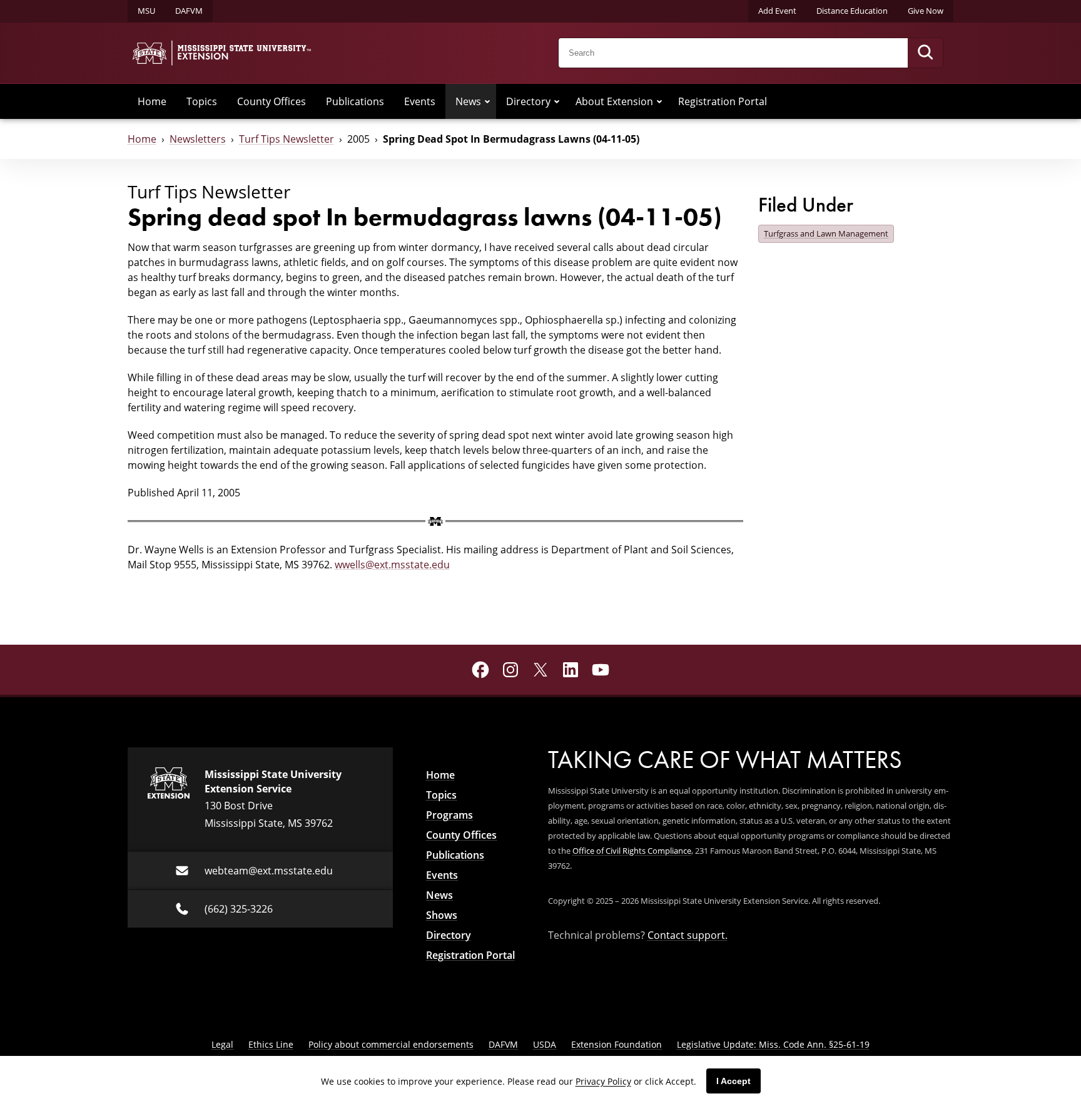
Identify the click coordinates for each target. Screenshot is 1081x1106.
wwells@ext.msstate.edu (392, 564)
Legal (222, 1044)
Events (419, 101)
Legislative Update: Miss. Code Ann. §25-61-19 (773, 1044)
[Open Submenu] (487, 101)
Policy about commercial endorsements (391, 1044)
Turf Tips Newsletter (286, 139)
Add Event (777, 10)
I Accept (733, 1081)
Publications (355, 101)
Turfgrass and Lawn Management (826, 233)
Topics (201, 101)
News (468, 101)
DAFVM (189, 10)
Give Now (925, 10)
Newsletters (198, 139)
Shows (441, 915)
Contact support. (687, 935)
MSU (146, 10)
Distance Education (852, 10)
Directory (528, 101)
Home (152, 101)
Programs (449, 815)
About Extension (614, 101)
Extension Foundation (616, 1044)
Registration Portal (722, 101)
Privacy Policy (603, 1081)
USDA (544, 1044)
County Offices (271, 101)
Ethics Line (270, 1044)
